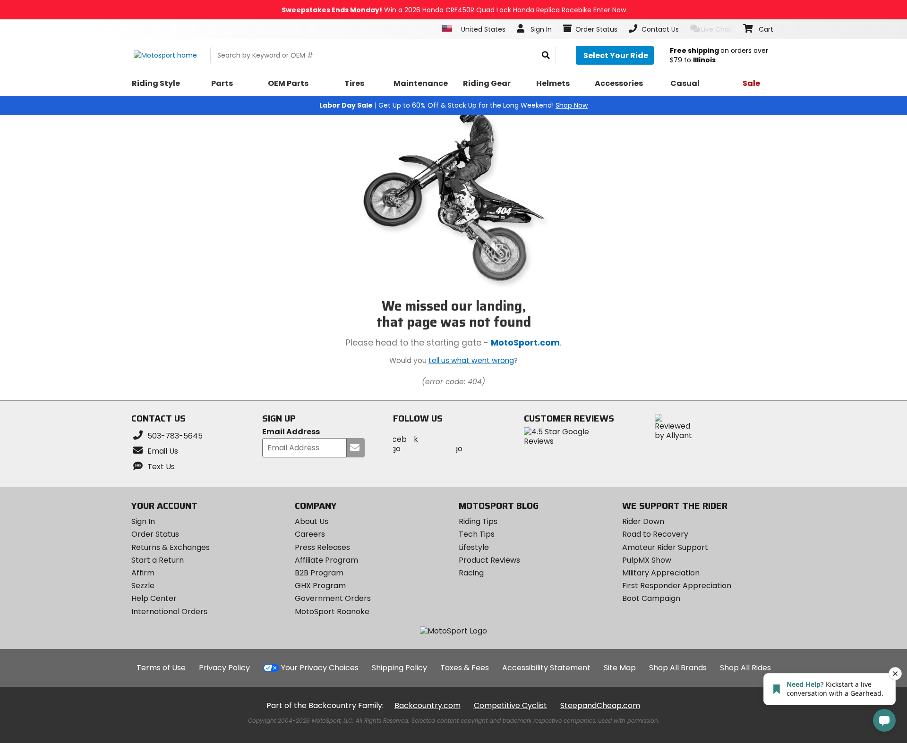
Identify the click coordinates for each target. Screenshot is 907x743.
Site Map (620, 667)
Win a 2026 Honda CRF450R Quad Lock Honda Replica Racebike (454, 10)
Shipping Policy (399, 667)
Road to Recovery (655, 534)
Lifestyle (474, 547)
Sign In (143, 521)
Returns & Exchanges (170, 547)
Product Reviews (489, 560)
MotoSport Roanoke (332, 611)
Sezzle (142, 585)
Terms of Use (161, 667)
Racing (471, 572)
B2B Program (319, 572)
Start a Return (157, 560)
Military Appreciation (661, 572)
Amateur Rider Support (665, 547)
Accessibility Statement (546, 667)
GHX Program (320, 585)
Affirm (142, 572)
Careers (310, 534)
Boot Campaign (651, 598)
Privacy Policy (224, 667)
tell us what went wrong (471, 360)
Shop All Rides (745, 667)
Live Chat (716, 29)
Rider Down (643, 521)
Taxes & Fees (464, 667)
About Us (311, 521)
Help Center (154, 598)
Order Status (155, 534)
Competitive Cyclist (510, 705)
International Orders (169, 611)
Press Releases (322, 547)
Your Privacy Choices (320, 667)
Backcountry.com (427, 705)
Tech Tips (477, 534)
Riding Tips (478, 521)
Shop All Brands (678, 667)
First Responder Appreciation (676, 585)
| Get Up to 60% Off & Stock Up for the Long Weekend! (453, 105)
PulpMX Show (646, 560)
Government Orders (333, 598)
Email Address (291, 432)
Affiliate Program (326, 560)
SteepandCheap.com (600, 705)
